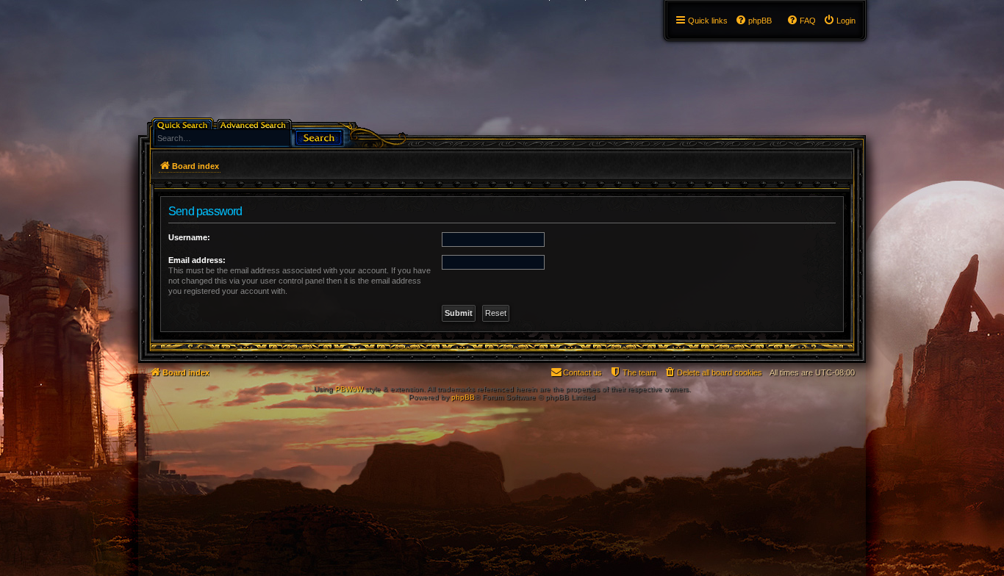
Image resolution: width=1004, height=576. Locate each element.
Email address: (197, 260)
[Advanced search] (255, 124)
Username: (189, 237)
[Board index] (146, 3)
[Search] (319, 136)
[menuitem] (839, 20)
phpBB (463, 397)
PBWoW (349, 389)
